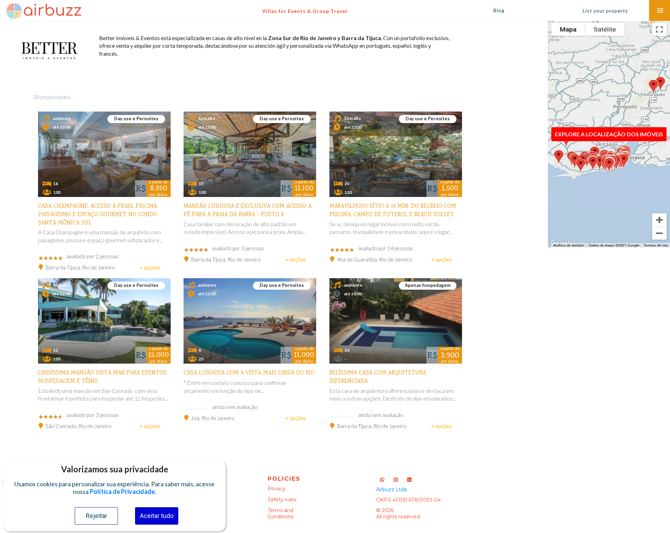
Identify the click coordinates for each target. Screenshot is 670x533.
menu (660, 10)
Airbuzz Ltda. (392, 489)
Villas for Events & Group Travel (304, 11)
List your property (605, 11)
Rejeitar (96, 515)
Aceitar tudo (156, 515)
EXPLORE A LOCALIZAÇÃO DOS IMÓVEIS (609, 134)
